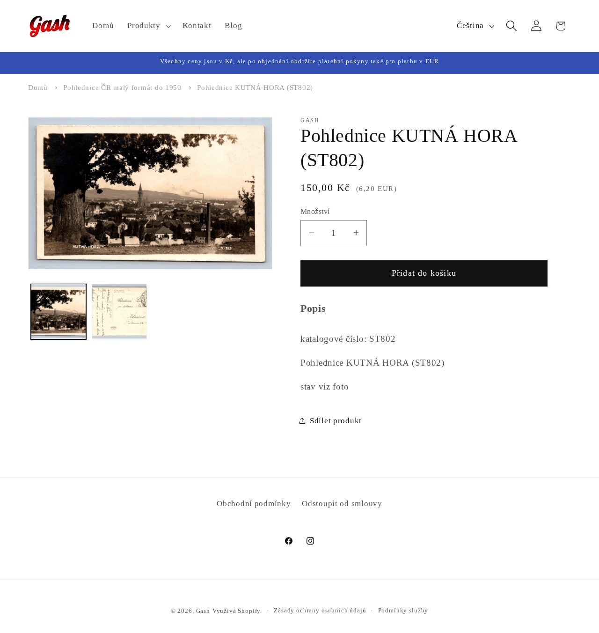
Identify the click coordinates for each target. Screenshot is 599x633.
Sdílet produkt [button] (336, 420)
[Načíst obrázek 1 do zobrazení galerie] (58, 311)
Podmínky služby (403, 610)
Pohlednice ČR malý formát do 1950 (122, 87)
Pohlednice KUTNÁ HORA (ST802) (255, 87)
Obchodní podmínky (254, 503)
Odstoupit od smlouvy (342, 503)
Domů (38, 87)
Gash (203, 610)
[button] (148, 25)
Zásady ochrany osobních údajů (320, 610)
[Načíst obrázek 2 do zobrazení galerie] (119, 311)
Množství (315, 211)
